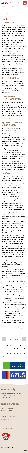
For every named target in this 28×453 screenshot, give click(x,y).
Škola (8, 13)
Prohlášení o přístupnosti (7, 447)
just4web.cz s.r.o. (23, 449)
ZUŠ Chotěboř (4, 14)
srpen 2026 (14, 339)
